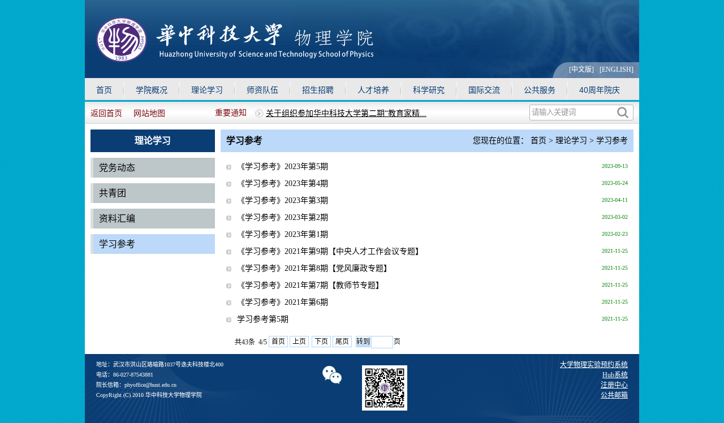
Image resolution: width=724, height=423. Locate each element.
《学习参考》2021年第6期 (282, 302)
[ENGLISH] (617, 70)
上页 (299, 342)
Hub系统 (615, 375)
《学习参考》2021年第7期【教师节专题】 (310, 285)
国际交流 (484, 89)
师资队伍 (262, 89)
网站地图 (149, 113)
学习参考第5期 (262, 319)
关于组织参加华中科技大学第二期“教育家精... (346, 113)
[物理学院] (234, 59)
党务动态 (117, 167)
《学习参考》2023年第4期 (282, 183)
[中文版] (581, 70)
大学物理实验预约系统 (594, 365)
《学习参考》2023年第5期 (282, 166)
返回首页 (106, 113)
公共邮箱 (614, 395)
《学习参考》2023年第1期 (282, 234)
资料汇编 (117, 218)
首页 (104, 89)
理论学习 (207, 89)
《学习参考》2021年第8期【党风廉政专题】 (314, 268)
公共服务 (539, 89)
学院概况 (151, 89)
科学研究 (429, 89)
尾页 (342, 342)
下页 (321, 342)
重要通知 (231, 113)
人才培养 (373, 89)
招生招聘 (318, 89)
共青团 (112, 193)
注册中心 (614, 385)
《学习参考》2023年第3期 (282, 200)
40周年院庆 (599, 89)
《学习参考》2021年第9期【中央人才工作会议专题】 (330, 251)
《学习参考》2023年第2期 (282, 217)
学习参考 (117, 244)
